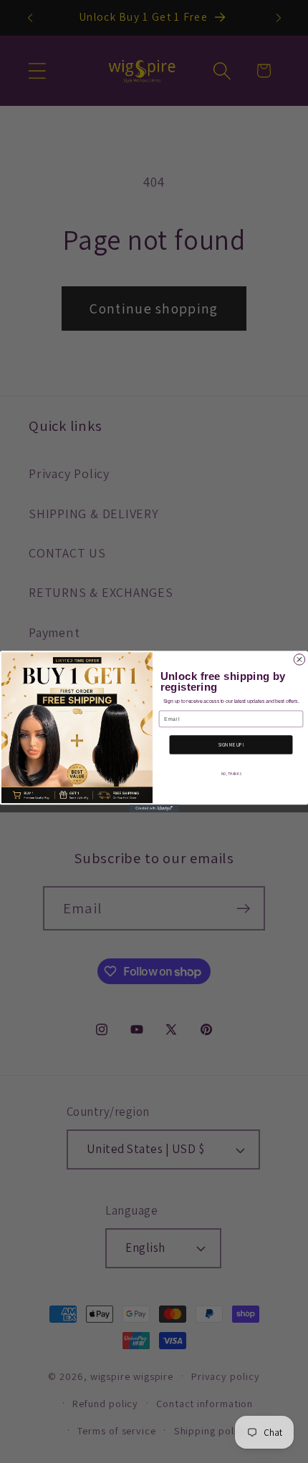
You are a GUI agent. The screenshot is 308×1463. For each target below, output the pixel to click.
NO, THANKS (231, 773)
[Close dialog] (299, 659)
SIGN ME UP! (231, 745)
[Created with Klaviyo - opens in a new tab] (154, 808)
